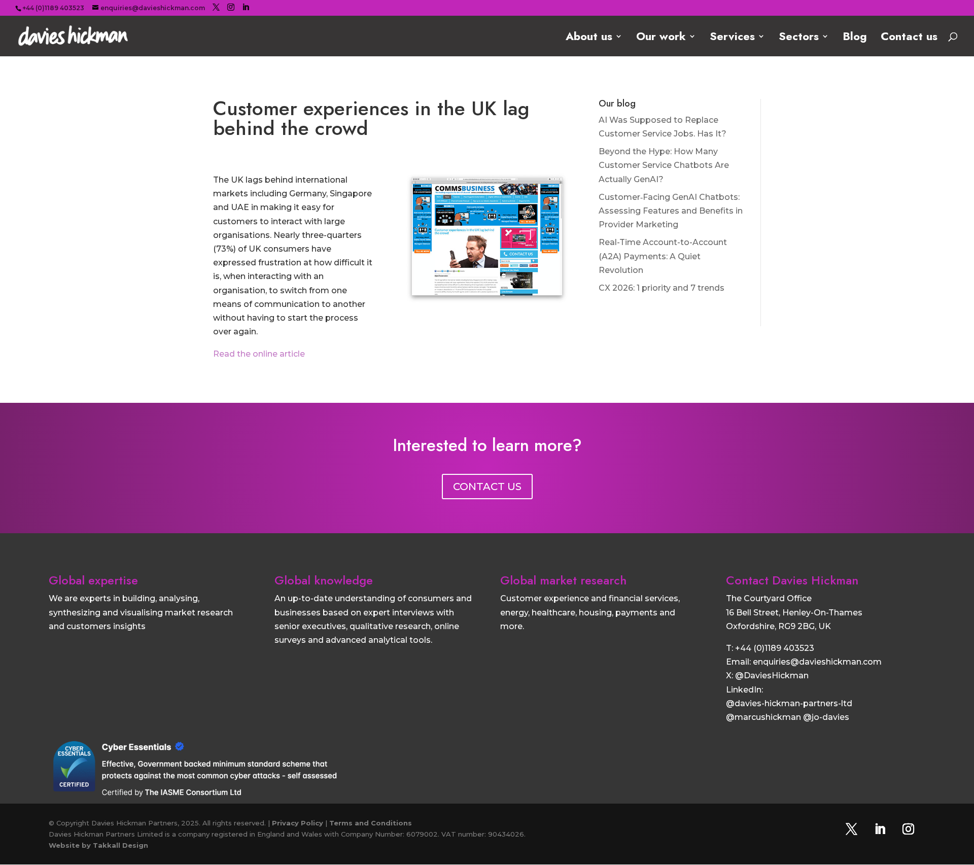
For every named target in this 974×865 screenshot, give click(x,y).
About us (589, 38)
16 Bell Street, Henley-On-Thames (794, 612)
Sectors (799, 38)
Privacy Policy (297, 823)
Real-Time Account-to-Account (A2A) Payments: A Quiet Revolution (663, 255)
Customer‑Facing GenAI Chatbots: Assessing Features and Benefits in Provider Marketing (671, 210)
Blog (855, 38)
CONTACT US (487, 486)
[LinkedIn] (245, 7)
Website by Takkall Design (98, 845)
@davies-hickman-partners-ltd (789, 703)
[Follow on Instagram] (908, 829)
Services (732, 38)
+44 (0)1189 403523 (774, 648)
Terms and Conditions (370, 823)
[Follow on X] (851, 829)
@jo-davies (826, 717)
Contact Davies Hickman (792, 580)
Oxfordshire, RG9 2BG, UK (778, 626)
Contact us (909, 38)
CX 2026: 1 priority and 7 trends (661, 288)
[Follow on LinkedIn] (880, 829)
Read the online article (259, 354)
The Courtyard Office (769, 598)
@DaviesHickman (772, 675)
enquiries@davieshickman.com (817, 662)
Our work (661, 38)
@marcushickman (763, 717)
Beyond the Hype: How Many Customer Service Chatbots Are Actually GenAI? (664, 165)
